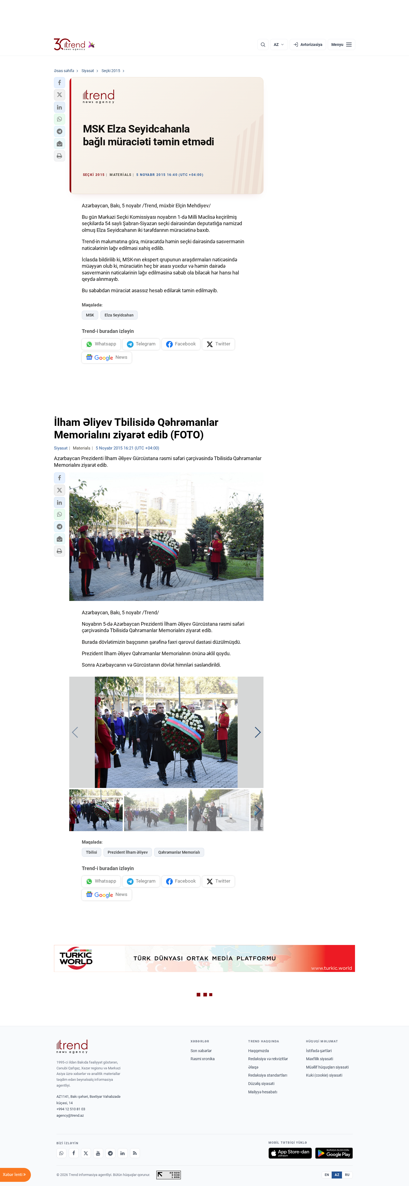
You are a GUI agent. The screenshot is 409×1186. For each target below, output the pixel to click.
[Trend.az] (74, 44)
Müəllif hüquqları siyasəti (327, 1067)
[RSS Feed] (135, 1153)
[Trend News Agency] (72, 1047)
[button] (59, 82)
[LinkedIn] (123, 1153)
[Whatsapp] (61, 1153)
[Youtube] (98, 1153)
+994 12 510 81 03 (70, 1109)
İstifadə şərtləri (319, 1051)
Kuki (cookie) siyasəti (324, 1075)
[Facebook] (74, 1153)
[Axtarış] (262, 44)
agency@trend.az (70, 1115)
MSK (90, 315)
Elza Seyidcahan (119, 315)
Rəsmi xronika (203, 1059)
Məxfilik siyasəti (319, 1059)
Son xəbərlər (201, 1051)
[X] (86, 1153)
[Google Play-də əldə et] (334, 1153)
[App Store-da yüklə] (290, 1153)
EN (327, 1175)
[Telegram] (110, 1153)
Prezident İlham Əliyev (128, 852)
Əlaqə (253, 1067)
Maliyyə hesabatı (262, 1092)
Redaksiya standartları (267, 1075)
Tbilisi (91, 852)
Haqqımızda (258, 1051)
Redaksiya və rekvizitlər (268, 1059)
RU (347, 1175)
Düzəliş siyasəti (261, 1083)
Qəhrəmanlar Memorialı (179, 852)
